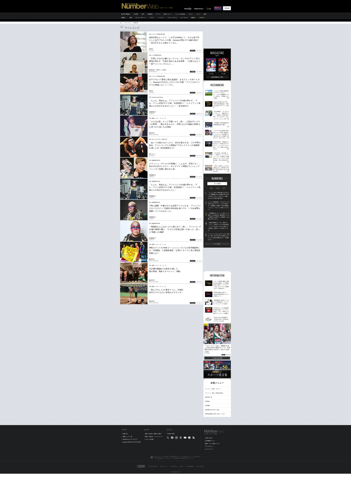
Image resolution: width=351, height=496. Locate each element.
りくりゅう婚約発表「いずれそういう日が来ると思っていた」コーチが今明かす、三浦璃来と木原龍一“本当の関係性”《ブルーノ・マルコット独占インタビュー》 (218, 205)
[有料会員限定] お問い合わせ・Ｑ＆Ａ (215, 414)
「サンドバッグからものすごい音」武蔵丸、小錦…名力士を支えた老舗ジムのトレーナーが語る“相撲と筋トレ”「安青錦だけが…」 (218, 236)
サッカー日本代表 (180, 14)
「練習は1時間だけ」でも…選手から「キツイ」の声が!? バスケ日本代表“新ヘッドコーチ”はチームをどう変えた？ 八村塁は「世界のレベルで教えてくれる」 (218, 226)
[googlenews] (189, 438)
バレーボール (184, 17)
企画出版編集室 (190, 466)
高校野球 (150, 14)
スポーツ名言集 (149, 439)
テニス (198, 14)
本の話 (181, 466)
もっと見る (217, 244)
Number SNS (171, 433)
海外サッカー (167, 14)
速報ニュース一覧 (127, 436)
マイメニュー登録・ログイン (212, 389)
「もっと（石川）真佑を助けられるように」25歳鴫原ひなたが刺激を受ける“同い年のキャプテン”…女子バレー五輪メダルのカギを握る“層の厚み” (218, 195)
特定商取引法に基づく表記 (212, 409)
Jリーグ (158, 14)
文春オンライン (164, 466)
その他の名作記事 (217, 358)
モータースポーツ (140, 17)
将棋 (131, 17)
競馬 (205, 14)
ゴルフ (190, 14)
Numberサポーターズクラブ (130, 439)
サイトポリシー (209, 446)
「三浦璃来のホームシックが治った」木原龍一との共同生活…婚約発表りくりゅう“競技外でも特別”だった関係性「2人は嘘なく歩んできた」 (219, 216)
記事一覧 (125, 433)
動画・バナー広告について (212, 443)
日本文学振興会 (200, 466)
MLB (143, 14)
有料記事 (201, 17)
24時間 (217, 188)
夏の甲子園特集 (125, 14)
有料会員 (227, 8)
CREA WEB (174, 466)
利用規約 (207, 401)
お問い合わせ (208, 438)
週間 (224, 188)
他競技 (193, 17)
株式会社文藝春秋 (153, 466)
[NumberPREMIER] (218, 8)
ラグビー (152, 17)
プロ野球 (135, 14)
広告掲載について (210, 440)
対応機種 (207, 405)
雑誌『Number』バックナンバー (153, 436)
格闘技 (123, 17)
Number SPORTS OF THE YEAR (132, 442)
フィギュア (161, 17)
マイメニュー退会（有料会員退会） (214, 393)
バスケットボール (172, 17)
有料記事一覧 (208, 397)
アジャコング (127, 22)
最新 (211, 188)
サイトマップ (208, 449)
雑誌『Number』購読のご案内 (153, 433)
